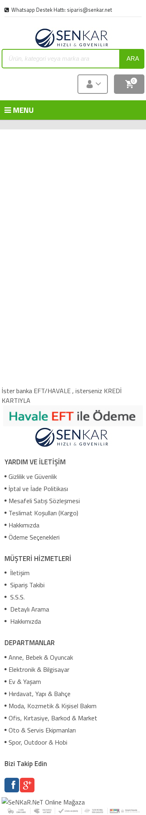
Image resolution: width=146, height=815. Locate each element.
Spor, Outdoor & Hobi (38, 742)
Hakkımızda (24, 525)
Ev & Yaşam (25, 681)
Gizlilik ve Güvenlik (33, 476)
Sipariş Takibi (27, 585)
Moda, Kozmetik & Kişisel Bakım (53, 706)
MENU (16, 110)
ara (133, 58)
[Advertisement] (73, 186)
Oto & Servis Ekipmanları (42, 730)
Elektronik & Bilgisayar (39, 669)
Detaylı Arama (29, 609)
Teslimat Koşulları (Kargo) (43, 513)
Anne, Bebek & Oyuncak (41, 657)
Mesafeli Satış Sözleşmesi (44, 501)
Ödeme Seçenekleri (34, 537)
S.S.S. (17, 597)
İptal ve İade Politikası (38, 488)
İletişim (19, 573)
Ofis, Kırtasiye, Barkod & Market (53, 718)
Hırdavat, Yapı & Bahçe (40, 694)
